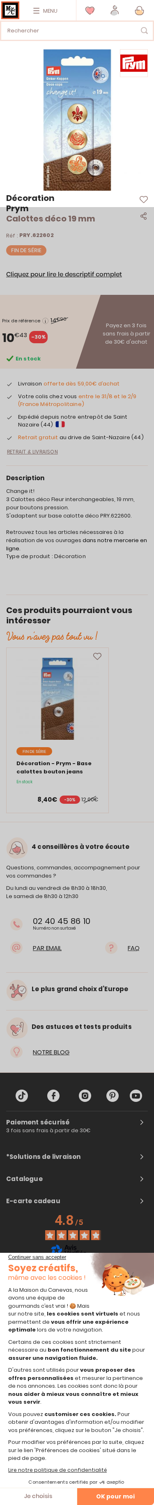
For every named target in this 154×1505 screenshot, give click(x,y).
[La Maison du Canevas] (10, 10)
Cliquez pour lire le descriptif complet (64, 274)
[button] (115, 10)
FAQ (134, 948)
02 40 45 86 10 (61, 921)
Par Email (47, 948)
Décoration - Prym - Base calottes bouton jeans (54, 767)
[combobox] (77, 31)
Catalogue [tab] (24, 1179)
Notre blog (51, 1052)
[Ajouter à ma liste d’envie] (97, 656)
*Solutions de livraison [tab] (43, 1157)
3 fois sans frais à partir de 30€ (48, 1130)
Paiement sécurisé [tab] (37, 1122)
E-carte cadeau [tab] (33, 1201)
